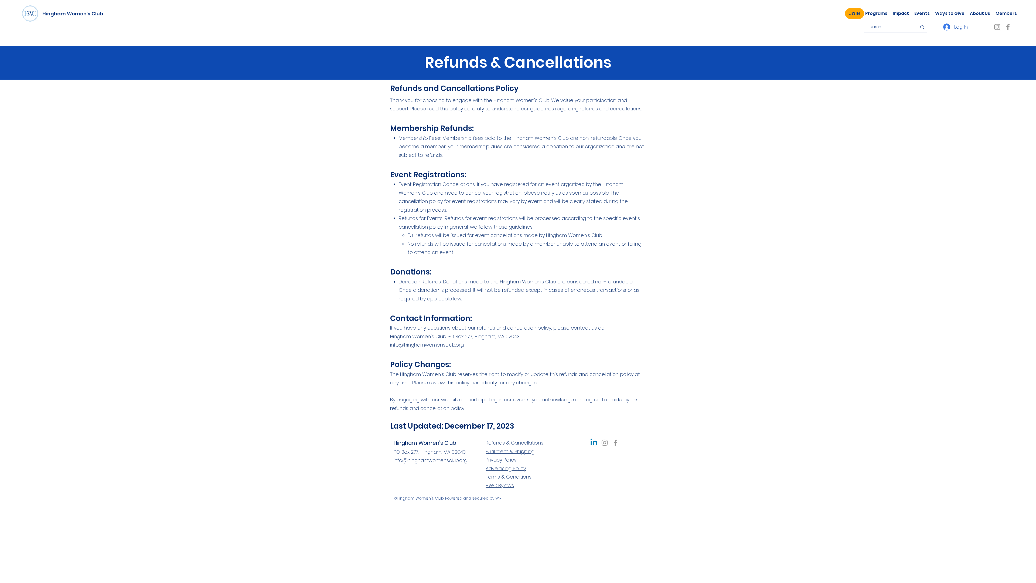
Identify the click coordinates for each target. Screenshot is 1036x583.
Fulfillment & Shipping (510, 451)
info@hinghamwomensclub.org (427, 344)
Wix (498, 498)
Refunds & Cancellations (514, 442)
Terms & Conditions (508, 476)
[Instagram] (997, 27)
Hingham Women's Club (72, 13)
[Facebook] (1008, 27)
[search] (922, 27)
